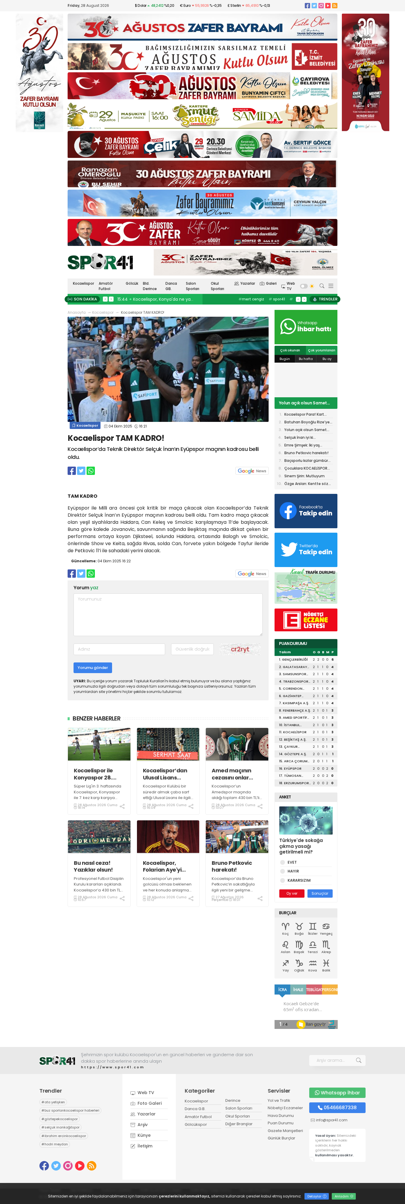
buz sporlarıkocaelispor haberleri (70, 1110)
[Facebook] (307, 5)
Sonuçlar (320, 893)
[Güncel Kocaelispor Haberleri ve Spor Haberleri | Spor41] (100, 261)
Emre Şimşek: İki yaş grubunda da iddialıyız (304, 446)
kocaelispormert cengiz (256, 302)
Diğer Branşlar (239, 1124)
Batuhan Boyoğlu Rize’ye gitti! (307, 423)
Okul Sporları (217, 286)
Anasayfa (77, 312)
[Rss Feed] (334, 5)
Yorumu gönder (93, 667)
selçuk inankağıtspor (60, 1127)
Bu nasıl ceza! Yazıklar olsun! (93, 866)
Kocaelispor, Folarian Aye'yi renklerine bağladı (167, 866)
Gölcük (132, 283)
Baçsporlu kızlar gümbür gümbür (306, 461)
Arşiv (142, 1125)
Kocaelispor (83, 283)
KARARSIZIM (299, 880)
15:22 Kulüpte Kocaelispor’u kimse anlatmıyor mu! (170, 299)
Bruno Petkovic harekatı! (232, 866)
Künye (143, 1135)
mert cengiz (251, 299)
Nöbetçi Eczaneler (285, 1108)
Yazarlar (247, 283)
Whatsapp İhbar (340, 1092)
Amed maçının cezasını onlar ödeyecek (231, 774)
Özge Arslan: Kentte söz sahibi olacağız (306, 484)
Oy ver (291, 893)
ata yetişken (53, 1102)
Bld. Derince (150, 286)
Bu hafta (306, 358)
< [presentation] (105, 299)
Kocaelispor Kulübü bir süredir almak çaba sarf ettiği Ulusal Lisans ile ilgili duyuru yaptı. (167, 794)
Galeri (271, 283)
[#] (57, 1060)
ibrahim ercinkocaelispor (64, 1135)
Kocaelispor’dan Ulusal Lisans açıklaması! (165, 774)
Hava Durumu (281, 1115)
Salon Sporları (192, 286)
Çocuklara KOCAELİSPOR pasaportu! (305, 469)
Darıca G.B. (195, 1109)
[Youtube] (328, 5)
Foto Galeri (149, 1103)
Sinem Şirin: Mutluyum (304, 475)
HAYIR (293, 871)
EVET (292, 862)
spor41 (277, 299)
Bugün (285, 358)
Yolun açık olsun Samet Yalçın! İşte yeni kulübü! (303, 403)
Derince (232, 1100)
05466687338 (340, 1107)
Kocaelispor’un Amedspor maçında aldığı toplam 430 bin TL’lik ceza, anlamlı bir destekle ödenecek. (237, 797)
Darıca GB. (171, 286)
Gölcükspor (196, 1124)
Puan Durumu (281, 1123)
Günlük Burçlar (281, 1138)
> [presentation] (111, 299)
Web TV (291, 286)
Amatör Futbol (106, 286)
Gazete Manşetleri (285, 1130)
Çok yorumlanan (321, 350)
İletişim (144, 1146)
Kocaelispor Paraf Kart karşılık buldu (304, 415)
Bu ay (327, 358)
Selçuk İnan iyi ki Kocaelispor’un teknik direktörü (303, 438)
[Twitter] (314, 5)
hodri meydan (55, 1144)
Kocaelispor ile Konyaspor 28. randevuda (93, 774)
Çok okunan (290, 350)
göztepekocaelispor (60, 1119)
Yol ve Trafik (279, 1100)
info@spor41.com (331, 1120)
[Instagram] (321, 5)
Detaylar (314, 1196)
